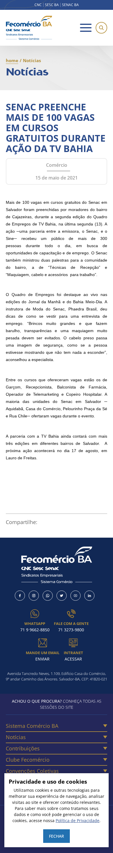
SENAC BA (70, 5)
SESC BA (52, 5)
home (12, 60)
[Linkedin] (89, 596)
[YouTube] (75, 596)
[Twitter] (62, 596)
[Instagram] (34, 596)
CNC (38, 5)
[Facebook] (20, 596)
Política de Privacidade (77, 820)
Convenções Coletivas (32, 770)
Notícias (16, 737)
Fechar (56, 836)
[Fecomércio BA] (29, 28)
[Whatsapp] (48, 596)
